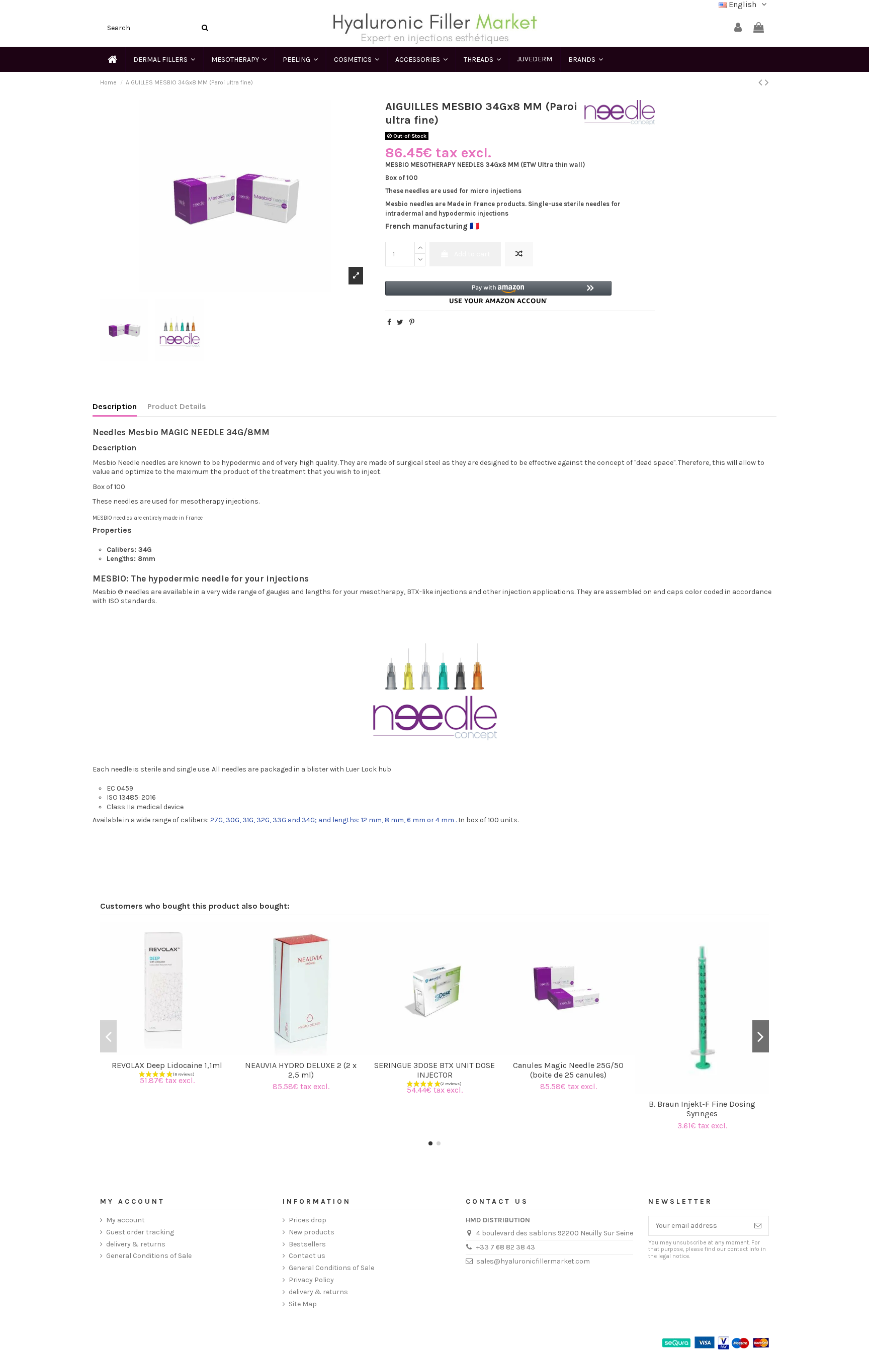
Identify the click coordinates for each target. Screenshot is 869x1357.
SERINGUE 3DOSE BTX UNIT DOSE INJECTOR (434, 1070)
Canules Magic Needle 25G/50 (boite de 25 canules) (568, 1070)
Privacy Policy (311, 1280)
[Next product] (767, 82)
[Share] (389, 322)
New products (311, 1232)
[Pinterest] (411, 322)
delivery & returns (135, 1244)
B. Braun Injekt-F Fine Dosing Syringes (702, 1108)
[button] (498, 292)
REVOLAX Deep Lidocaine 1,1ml (167, 1065)
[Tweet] (400, 322)
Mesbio (104, 592)
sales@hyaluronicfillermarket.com (533, 1261)
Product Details (176, 406)
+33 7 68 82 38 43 (505, 1247)
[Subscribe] (757, 1225)
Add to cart (472, 254)
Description (115, 406)
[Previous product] (761, 82)
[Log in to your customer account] (738, 28)
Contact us (307, 1255)
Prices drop (307, 1220)
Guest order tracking (140, 1232)
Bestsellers (307, 1244)
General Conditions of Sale (149, 1255)
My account (125, 1220)
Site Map (303, 1304)
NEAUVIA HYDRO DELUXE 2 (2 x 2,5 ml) (301, 1070)
